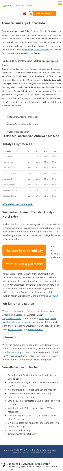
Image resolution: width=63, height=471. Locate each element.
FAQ (33, 355)
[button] (60, 3)
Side (41, 318)
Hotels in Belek (35, 329)
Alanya (27, 322)
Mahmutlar (17, 322)
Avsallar (6, 322)
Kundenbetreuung (11, 352)
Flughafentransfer (11, 318)
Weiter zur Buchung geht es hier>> (24, 264)
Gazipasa (20, 314)
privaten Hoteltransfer (38, 311)
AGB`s (25, 452)
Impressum (16, 452)
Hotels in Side (15, 329)
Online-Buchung (49, 295)
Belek (53, 318)
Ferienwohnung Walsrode (40, 452)
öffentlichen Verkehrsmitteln (35, 49)
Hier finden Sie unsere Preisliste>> (24, 250)
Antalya (6, 314)
